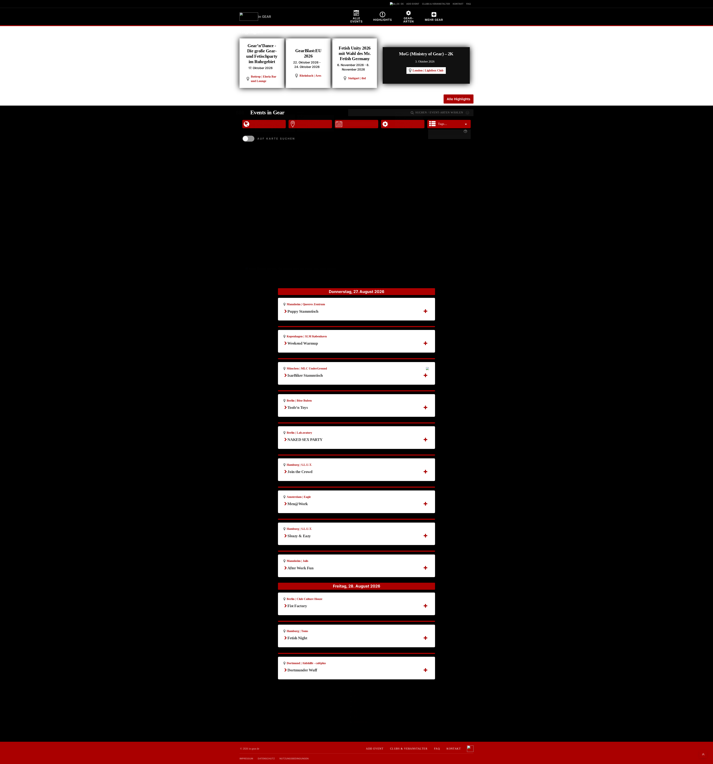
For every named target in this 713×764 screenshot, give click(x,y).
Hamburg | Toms (297, 631)
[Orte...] (315, 117)
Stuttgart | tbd (357, 78)
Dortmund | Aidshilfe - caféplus (306, 663)
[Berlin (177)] (315, 125)
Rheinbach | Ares (310, 75)
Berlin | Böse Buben (299, 400)
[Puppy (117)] (409, 123)
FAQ (437, 748)
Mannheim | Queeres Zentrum (306, 304)
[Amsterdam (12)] (315, 121)
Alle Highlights (458, 99)
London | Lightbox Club (428, 70)
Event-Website (301, 348)
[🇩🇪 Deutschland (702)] (273, 121)
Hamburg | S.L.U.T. (299, 464)
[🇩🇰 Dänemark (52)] (273, 129)
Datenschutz (266, 758)
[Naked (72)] (409, 127)
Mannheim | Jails (297, 560)
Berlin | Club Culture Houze (304, 599)
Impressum (246, 758)
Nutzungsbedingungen (294, 758)
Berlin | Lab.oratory (299, 432)
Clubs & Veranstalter (408, 748)
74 (355, 717)
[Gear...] (409, 114)
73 (355, 711)
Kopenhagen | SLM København (307, 336)
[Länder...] (273, 117)
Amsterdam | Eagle (299, 496)
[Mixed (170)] (409, 119)
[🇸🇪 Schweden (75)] (273, 125)
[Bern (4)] (315, 129)
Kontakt (454, 748)
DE (401, 3)
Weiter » (360, 722)
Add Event (374, 748)
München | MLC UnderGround (307, 368)
